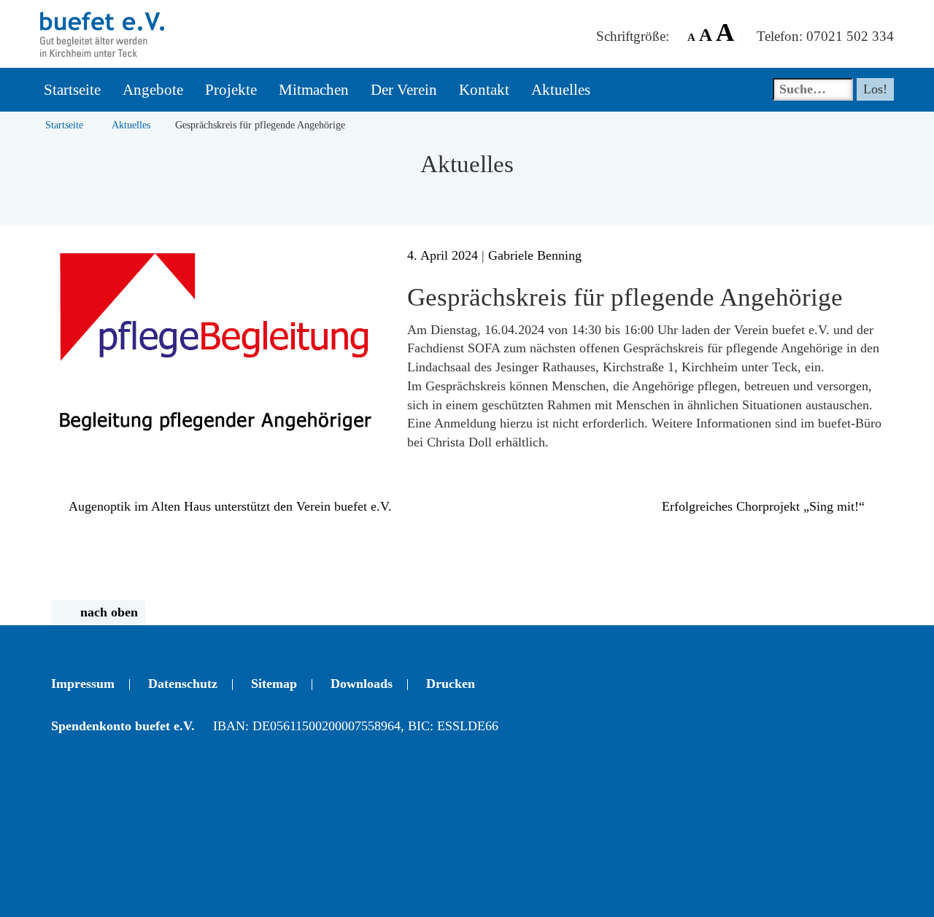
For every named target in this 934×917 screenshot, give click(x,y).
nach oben (109, 612)
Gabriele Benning (535, 255)
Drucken (450, 683)
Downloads (362, 683)
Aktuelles (131, 125)
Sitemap (274, 683)
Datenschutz (182, 683)
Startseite (64, 125)
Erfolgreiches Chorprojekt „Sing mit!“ (765, 506)
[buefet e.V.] (102, 18)
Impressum (83, 683)
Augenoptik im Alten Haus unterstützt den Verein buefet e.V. (229, 506)
